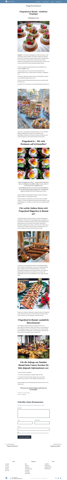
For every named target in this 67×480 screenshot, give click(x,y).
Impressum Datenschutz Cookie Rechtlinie (39, 478)
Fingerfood (24, 394)
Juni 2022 (7, 463)
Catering (38, 1)
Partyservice (27, 471)
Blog (52, 1)
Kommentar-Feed (48, 467)
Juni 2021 (7, 467)
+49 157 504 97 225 (15, 477)
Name (19, 420)
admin (28, 392)
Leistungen (46, 1)
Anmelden (47, 463)
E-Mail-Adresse (37, 420)
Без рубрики (27, 473)
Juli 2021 (7, 465)
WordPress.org (47, 468)
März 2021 (7, 470)
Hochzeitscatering (28, 468)
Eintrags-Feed (47, 465)
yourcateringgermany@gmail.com (17, 478)
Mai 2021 (7, 468)
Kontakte (58, 1)
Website (19, 426)
